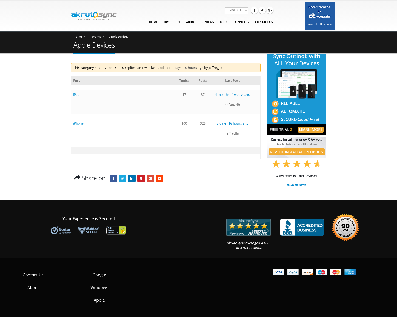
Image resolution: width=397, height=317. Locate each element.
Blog (224, 22)
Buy (177, 22)
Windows (99, 287)
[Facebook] (254, 10)
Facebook (113, 178)
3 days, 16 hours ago (187, 67)
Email (150, 178)
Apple (99, 300)
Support (240, 22)
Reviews (208, 22)
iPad (76, 94)
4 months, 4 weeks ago (232, 94)
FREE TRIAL (280, 129)
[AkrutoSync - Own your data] (94, 16)
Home (153, 22)
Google (99, 274)
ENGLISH (234, 10)
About (191, 22)
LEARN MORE (311, 129)
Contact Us (264, 22)
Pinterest (141, 178)
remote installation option (296, 152)
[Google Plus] (270, 10)
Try (166, 22)
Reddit (159, 178)
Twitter (122, 178)
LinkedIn (132, 178)
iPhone (78, 123)
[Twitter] (262, 10)
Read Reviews (296, 185)
